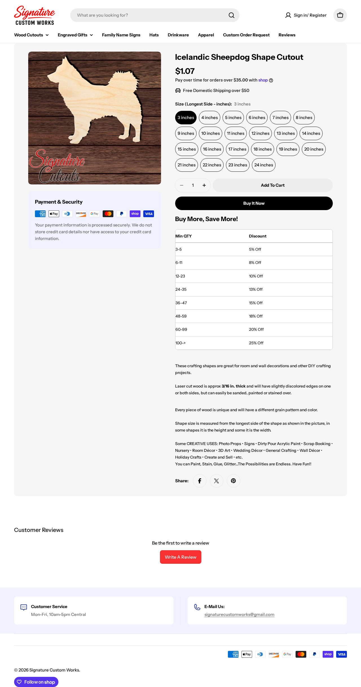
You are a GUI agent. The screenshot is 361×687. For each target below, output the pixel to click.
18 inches (263, 149)
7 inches (280, 117)
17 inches (237, 149)
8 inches (304, 117)
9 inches (186, 133)
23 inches (237, 165)
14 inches (311, 133)
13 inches (286, 133)
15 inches (187, 149)
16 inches (212, 149)
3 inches (186, 117)
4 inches (209, 117)
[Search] (231, 15)
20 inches (313, 149)
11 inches (235, 133)
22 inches (212, 165)
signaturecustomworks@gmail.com (239, 614)
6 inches (257, 117)
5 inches (233, 117)
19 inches (288, 149)
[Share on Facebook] (199, 481)
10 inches (210, 133)
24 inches (263, 165)
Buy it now (254, 203)
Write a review (181, 557)
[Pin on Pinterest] (233, 481)
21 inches (186, 165)
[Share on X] (216, 481)
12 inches (260, 133)
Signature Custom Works (54, 670)
